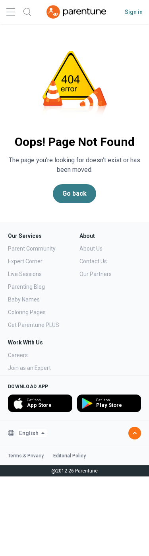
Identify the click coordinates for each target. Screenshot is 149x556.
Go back (74, 193)
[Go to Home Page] (76, 12)
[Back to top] (134, 433)
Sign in (134, 12)
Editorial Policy (69, 456)
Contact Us (93, 261)
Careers (18, 355)
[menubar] (32, 433)
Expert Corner (25, 261)
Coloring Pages (27, 312)
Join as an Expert (29, 368)
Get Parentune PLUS (33, 325)
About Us (91, 248)
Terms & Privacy (26, 456)
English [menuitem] (29, 433)
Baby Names (24, 299)
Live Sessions (25, 274)
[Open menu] (10, 12)
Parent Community (32, 248)
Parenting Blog (26, 287)
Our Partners (95, 274)
